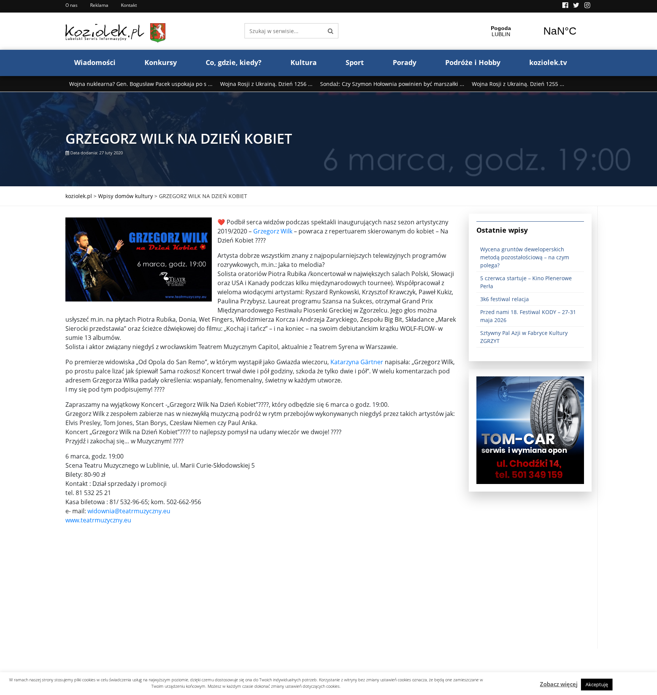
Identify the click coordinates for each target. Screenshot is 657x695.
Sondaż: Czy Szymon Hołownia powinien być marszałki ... (392, 83)
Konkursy (160, 62)
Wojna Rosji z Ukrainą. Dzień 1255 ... (518, 83)
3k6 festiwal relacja (504, 299)
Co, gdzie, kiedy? (234, 62)
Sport (355, 62)
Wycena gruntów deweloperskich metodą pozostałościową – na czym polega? (524, 257)
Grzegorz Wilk (272, 231)
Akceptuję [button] (597, 684)
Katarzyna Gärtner (356, 362)
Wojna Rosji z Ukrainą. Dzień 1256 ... (266, 83)
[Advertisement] (261, 595)
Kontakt (129, 5)
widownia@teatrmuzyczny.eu (128, 511)
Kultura (303, 62)
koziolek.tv (548, 62)
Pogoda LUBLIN (530, 31)
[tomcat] (530, 429)
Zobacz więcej (559, 684)
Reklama (99, 5)
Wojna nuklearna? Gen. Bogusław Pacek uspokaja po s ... (141, 83)
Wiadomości (95, 62)
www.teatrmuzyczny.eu (98, 520)
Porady (404, 62)
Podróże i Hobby (472, 62)
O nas (71, 5)
